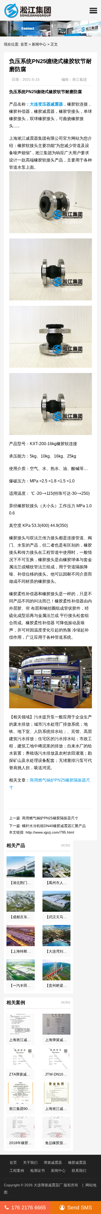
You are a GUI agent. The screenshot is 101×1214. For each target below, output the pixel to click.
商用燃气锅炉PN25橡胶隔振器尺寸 (50, 818)
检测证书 (37, 1170)
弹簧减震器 (53, 1162)
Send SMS (79, 1207)
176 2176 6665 (28, 1207)
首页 (24, 44)
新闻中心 (39, 44)
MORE (65, 845)
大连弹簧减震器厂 (48, 1185)
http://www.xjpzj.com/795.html (50, 832)
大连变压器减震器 (46, 104)
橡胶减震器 (77, 1162)
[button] (93, 10)
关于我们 (30, 1162)
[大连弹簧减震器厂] (25, 10)
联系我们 (79, 1170)
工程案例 (17, 1170)
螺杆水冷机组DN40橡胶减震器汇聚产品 (54, 826)
